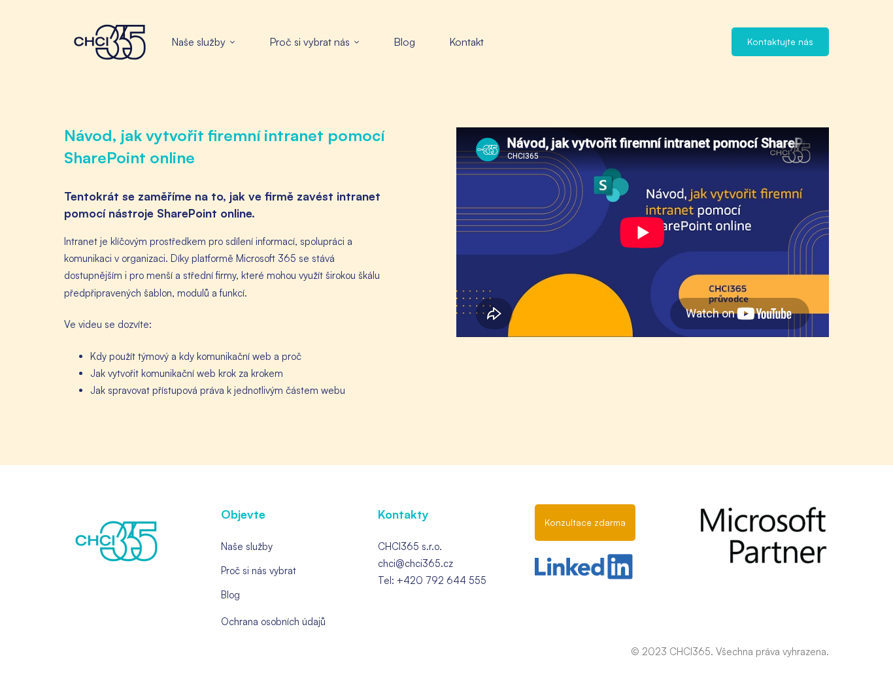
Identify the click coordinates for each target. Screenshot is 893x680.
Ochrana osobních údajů (273, 621)
